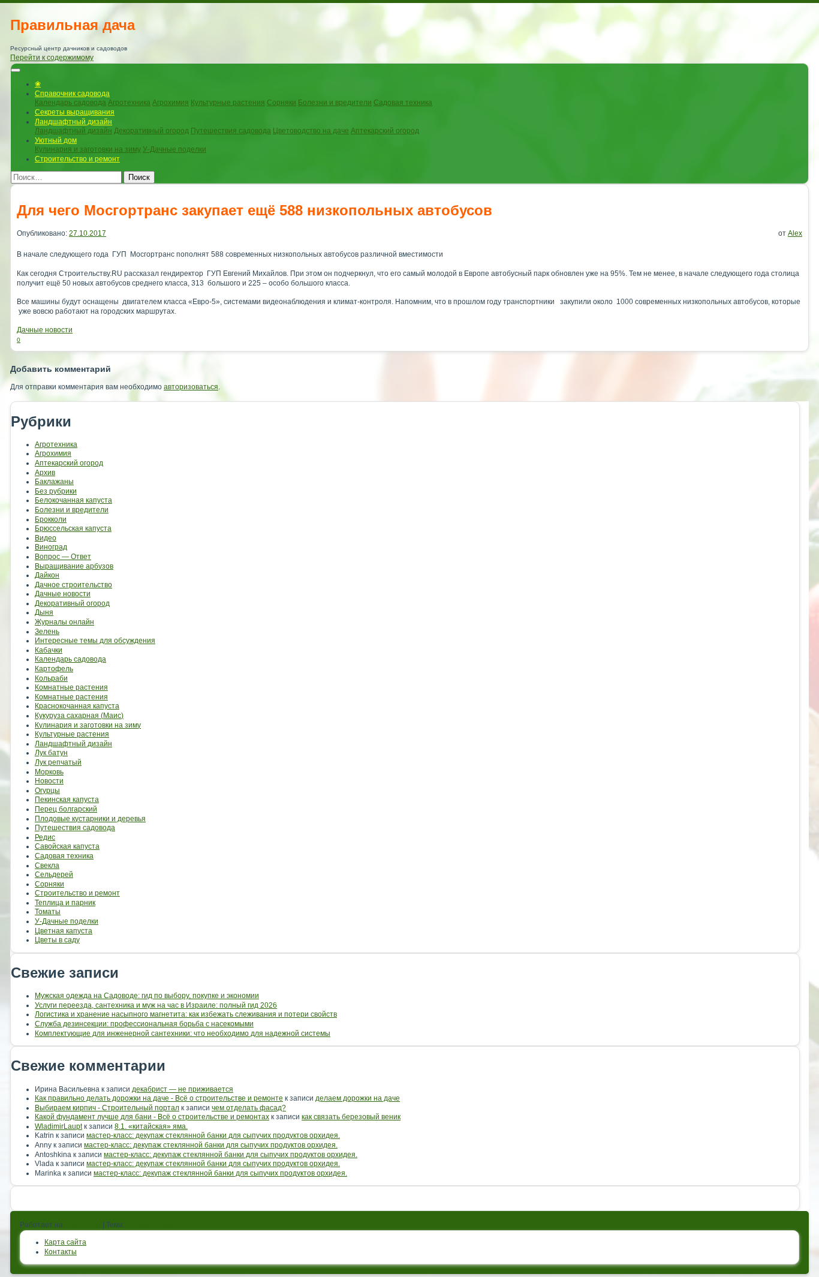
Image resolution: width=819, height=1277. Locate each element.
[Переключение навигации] (15, 70)
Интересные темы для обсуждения (95, 640)
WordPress (83, 1225)
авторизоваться (191, 387)
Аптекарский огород (385, 131)
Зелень (47, 631)
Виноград (51, 547)
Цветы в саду (57, 940)
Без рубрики (56, 491)
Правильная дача (72, 25)
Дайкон (47, 575)
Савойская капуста (67, 846)
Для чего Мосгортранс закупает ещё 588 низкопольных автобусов (254, 210)
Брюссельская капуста (73, 528)
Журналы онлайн (64, 622)
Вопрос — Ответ (63, 556)
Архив (45, 472)
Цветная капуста (63, 931)
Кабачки (48, 650)
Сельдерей (54, 874)
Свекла (47, 865)
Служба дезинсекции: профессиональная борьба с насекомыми (144, 1024)
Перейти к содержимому (52, 57)
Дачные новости (45, 330)
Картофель (54, 669)
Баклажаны (54, 481)
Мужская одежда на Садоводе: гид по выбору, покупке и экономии (147, 995)
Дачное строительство (73, 585)
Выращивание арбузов (74, 566)
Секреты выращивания (75, 112)
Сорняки (281, 102)
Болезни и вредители (335, 102)
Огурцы (47, 790)
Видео (45, 538)
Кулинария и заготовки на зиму (88, 149)
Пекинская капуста (67, 799)
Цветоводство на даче (311, 131)
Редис (45, 837)
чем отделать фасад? (249, 1108)
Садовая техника (403, 102)
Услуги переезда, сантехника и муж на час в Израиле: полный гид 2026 (156, 1005)
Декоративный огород (151, 131)
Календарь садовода (70, 102)
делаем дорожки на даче (357, 1098)
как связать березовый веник (351, 1117)
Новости (49, 781)
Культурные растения (228, 102)
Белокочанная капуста (73, 500)
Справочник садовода (72, 93)
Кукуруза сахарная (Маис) (79, 715)
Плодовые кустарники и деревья (90, 819)
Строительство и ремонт (77, 159)
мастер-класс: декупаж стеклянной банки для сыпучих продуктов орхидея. (213, 1135)
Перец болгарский (66, 809)
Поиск (139, 177)
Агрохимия (170, 102)
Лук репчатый (58, 762)
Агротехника (129, 102)
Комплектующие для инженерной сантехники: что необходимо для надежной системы (182, 1033)
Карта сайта (65, 1242)
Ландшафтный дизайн (73, 122)
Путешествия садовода (231, 131)
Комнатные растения (71, 687)
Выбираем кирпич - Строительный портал (107, 1108)
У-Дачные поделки (174, 149)
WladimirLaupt (58, 1126)
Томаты (48, 912)
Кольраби (51, 678)
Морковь (49, 772)
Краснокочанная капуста (77, 706)
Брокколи (51, 519)
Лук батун (51, 753)
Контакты (60, 1252)
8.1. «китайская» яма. (151, 1126)
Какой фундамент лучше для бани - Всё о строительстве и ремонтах (152, 1117)
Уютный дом (56, 140)
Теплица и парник (65, 903)
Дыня (44, 612)
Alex (795, 233)
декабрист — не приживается (182, 1089)
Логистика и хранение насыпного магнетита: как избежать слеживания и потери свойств (186, 1014)
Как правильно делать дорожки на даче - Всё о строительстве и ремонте (159, 1098)
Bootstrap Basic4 (154, 1225)
